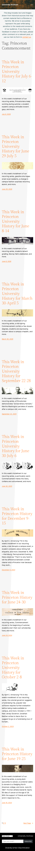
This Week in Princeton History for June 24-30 (17, 597)
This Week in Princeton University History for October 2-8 (13, 667)
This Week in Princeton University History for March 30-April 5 (17, 293)
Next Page (28, 823)
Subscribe (28, 841)
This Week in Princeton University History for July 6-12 (17, 71)
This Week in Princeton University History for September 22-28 (16, 371)
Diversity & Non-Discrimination (17, 848)
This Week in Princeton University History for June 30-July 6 (15, 446)
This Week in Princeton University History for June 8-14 (15, 221)
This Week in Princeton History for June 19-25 (17, 754)
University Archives (10, 5)
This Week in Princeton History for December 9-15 (17, 516)
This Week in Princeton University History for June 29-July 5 (15, 146)
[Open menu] (32, 5)
